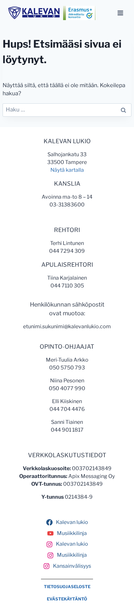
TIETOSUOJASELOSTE (67, 586)
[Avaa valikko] (120, 13)
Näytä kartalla (67, 170)
